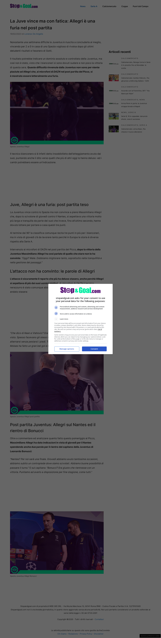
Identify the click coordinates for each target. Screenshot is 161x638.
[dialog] (80, 319)
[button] (80, 319)
